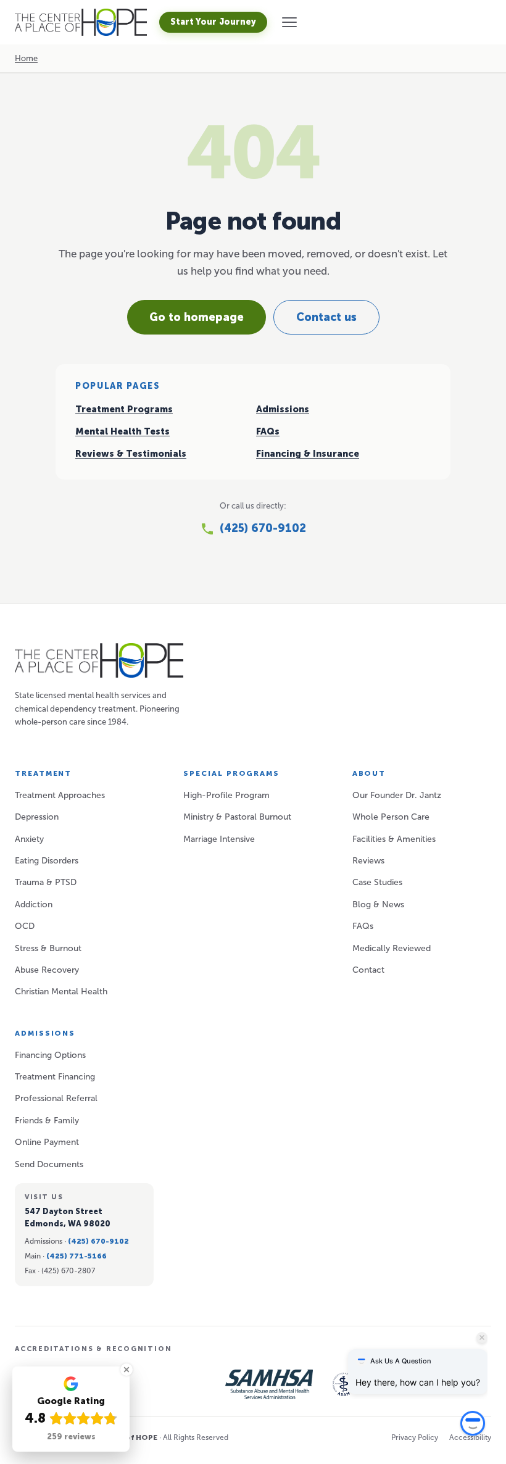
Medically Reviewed (391, 948)
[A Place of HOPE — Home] (81, 22)
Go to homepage (196, 317)
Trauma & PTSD (46, 882)
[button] (289, 22)
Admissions (282, 409)
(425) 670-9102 (98, 1241)
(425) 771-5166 (76, 1256)
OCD (25, 926)
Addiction (33, 904)
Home (26, 58)
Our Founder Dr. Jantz (396, 795)
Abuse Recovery (47, 970)
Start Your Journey (213, 22)
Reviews (368, 860)
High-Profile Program (226, 795)
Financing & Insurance (307, 453)
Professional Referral (56, 1098)
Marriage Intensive (219, 839)
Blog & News (378, 904)
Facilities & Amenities (394, 839)
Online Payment (47, 1142)
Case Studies (377, 882)
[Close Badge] (126, 1369)
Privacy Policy (414, 1437)
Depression (37, 817)
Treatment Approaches (60, 795)
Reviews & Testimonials (130, 453)
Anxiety (29, 839)
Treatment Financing (55, 1076)
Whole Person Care (390, 817)
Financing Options (50, 1055)
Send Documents (49, 1164)
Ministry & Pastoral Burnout (237, 817)
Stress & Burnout (48, 948)
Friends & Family (47, 1120)
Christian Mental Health (61, 991)
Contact (368, 970)
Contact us (326, 317)
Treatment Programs (124, 409)
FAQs (268, 431)
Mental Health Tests (122, 431)
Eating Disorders (46, 860)
